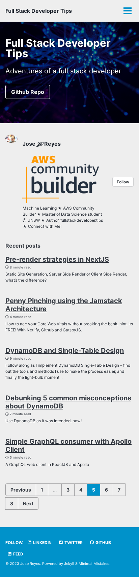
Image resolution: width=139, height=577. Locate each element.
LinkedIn (42, 542)
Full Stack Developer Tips (38, 10)
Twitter (73, 542)
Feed (17, 553)
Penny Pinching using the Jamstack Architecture (63, 305)
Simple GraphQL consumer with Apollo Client (68, 445)
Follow (123, 181)
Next (28, 503)
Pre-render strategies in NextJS (57, 259)
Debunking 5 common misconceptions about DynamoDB (68, 402)
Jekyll (69, 563)
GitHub (102, 542)
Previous (20, 490)
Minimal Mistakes (94, 563)
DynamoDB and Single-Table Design (64, 351)
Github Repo (27, 91)
